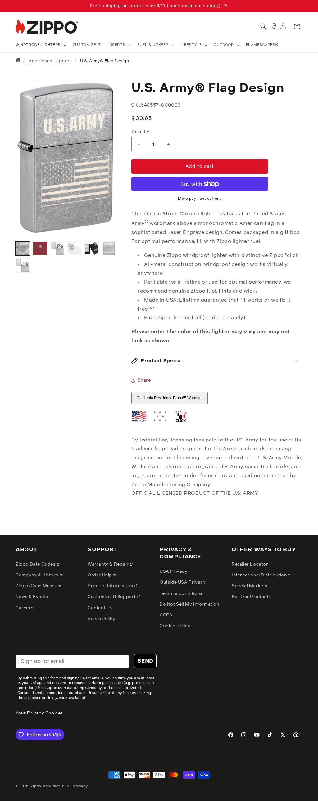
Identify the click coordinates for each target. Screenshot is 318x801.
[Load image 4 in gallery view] (74, 248)
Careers (24, 608)
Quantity (140, 132)
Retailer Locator (250, 564)
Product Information (111, 586)
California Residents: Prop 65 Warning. (169, 398)
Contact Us (100, 608)
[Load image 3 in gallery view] (57, 248)
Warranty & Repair (109, 564)
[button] (40, 45)
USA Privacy (174, 571)
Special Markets (249, 586)
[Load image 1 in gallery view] (23, 248)
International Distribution (260, 575)
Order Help (100, 575)
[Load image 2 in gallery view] (40, 248)
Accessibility (102, 619)
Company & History (38, 575)
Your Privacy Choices (39, 713)
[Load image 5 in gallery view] (91, 248)
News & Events (32, 597)
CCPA (166, 615)
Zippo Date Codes (36, 564)
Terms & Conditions (181, 593)
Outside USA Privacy (183, 582)
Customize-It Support (112, 597)
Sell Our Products (251, 597)
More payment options (199, 199)
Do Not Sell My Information (189, 604)
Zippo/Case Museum (38, 586)
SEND (145, 661)
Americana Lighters (50, 61)
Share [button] (144, 380)
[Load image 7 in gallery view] (23, 265)
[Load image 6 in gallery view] (109, 248)
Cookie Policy (175, 626)
